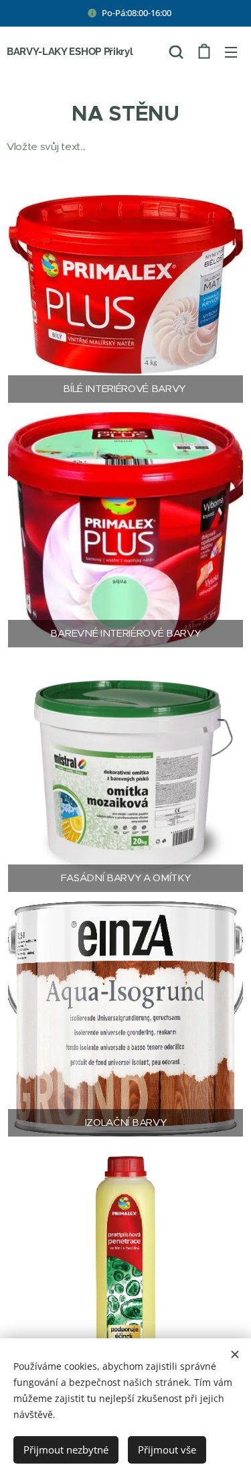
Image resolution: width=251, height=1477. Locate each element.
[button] (176, 51)
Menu (231, 51)
